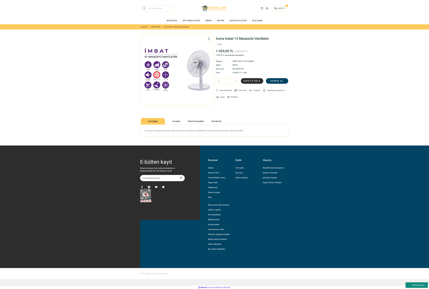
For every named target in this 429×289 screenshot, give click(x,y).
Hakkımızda (212, 187)
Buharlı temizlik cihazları (217, 239)
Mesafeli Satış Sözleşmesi (273, 168)
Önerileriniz (216, 121)
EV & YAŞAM (249, 61)
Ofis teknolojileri (214, 215)
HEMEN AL (277, 81)
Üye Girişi (239, 173)
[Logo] (214, 8)
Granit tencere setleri (216, 229)
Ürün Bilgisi (153, 121)
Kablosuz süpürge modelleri (219, 234)
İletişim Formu (213, 173)
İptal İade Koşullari (270, 178)
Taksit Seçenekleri (195, 121)
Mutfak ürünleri (214, 220)
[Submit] (181, 178)
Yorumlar (176, 121)
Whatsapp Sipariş (418, 285)
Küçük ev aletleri (214, 210)
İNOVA (235, 65)
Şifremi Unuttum (241, 178)
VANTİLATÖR (237, 61)
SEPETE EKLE (252, 81)
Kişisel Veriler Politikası (272, 183)
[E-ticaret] (214, 287)
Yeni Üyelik (239, 168)
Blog (210, 197)
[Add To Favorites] (224, 90)
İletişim (211, 168)
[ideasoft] (202, 287)
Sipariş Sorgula (214, 192)
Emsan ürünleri (213, 224)
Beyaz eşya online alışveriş (218, 205)
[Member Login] (267, 8)
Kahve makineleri (214, 244)
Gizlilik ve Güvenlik (270, 173)
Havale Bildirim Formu (216, 178)
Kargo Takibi (213, 183)
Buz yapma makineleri (216, 249)
